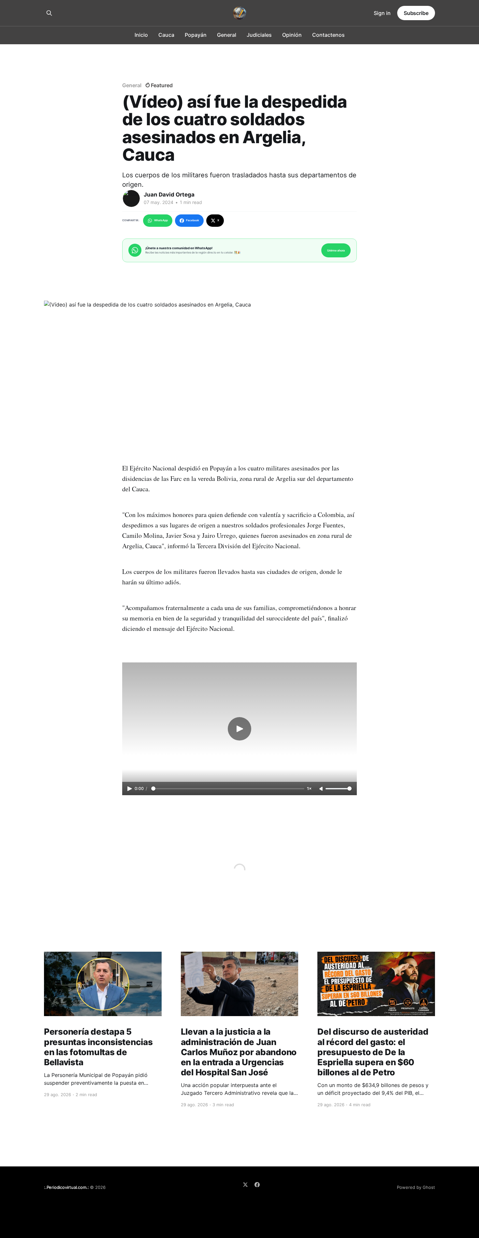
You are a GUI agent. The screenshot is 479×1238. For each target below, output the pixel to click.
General (226, 35)
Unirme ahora (336, 250)
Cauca (166, 35)
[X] (245, 1184)
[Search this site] (49, 13)
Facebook (192, 220)
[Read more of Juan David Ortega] (131, 198)
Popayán (196, 35)
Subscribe (416, 13)
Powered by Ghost (416, 1187)
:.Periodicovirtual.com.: (66, 1187)
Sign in (382, 13)
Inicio (141, 35)
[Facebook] (257, 1184)
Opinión (292, 35)
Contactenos (328, 35)
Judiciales (259, 35)
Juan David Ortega (169, 194)
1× (309, 788)
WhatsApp (161, 220)
